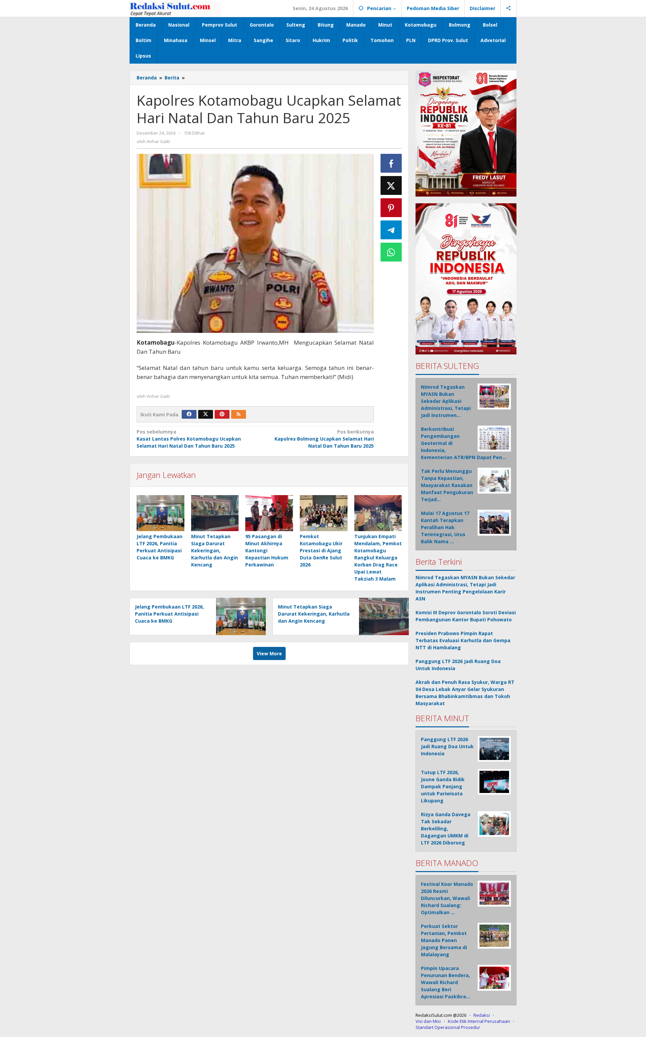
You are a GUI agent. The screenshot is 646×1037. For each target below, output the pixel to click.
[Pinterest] (222, 414)
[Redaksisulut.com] (175, 8)
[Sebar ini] (391, 163)
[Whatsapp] (391, 252)
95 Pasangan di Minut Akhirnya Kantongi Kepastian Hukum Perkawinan (266, 550)
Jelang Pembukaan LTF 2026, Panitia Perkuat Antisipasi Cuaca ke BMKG (169, 613)
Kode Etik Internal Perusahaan (479, 1021)
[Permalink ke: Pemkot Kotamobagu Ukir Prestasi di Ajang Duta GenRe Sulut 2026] (324, 513)
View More (269, 653)
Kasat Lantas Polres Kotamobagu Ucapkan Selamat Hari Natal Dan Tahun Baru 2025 (189, 438)
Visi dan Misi (428, 1021)
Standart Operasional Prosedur (448, 1027)
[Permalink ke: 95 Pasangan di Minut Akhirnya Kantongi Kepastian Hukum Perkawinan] (269, 513)
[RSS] (238, 414)
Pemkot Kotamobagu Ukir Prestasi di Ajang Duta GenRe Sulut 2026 (321, 550)
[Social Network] (508, 8)
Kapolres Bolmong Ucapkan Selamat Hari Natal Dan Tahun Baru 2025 (324, 438)
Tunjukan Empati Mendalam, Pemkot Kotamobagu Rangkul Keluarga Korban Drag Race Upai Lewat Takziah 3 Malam (378, 557)
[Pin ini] (391, 207)
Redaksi (481, 1015)
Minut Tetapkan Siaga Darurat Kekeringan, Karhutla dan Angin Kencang (214, 550)
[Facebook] (189, 414)
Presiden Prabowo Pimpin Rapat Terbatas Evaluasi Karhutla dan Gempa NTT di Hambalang (463, 640)
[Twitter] (205, 414)
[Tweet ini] (391, 185)
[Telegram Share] (391, 229)
